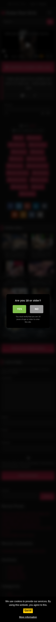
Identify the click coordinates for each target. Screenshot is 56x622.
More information (28, 617)
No (36, 309)
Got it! (28, 610)
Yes (19, 309)
